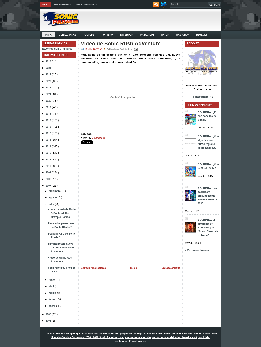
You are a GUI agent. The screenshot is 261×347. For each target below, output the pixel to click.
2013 (49, 146)
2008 (49, 179)
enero (52, 306)
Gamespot (98, 137)
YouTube (88, 34)
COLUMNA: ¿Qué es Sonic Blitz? (208, 166)
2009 (49, 172)
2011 (49, 159)
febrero (53, 299)
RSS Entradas (62, 4)
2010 (49, 166)
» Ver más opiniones (197, 250)
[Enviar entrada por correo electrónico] (135, 49)
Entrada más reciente (93, 268)
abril (52, 286)
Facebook (126, 34)
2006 (49, 314)
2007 (49, 185)
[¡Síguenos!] (164, 6)
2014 (49, 140)
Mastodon (182, 34)
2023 (49, 81)
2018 (49, 113)
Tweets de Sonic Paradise (57, 48)
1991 (49, 320)
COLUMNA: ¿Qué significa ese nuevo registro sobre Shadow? (208, 142)
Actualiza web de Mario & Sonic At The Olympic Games (62, 213)
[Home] (59, 24)
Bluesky (201, 34)
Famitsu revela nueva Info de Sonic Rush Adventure (61, 247)
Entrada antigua (170, 268)
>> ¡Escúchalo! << (202, 96)
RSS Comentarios (86, 4)
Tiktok (165, 34)
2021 (49, 94)
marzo (53, 293)
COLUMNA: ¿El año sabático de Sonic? (207, 116)
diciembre (55, 191)
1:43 (100, 49)
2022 (49, 87)
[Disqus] (130, 209)
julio (52, 204)
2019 (49, 107)
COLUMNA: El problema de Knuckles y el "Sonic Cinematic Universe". (208, 227)
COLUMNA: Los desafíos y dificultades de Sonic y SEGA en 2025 (208, 195)
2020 (49, 100)
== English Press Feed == (130, 341)
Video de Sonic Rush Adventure (60, 259)
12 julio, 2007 (91, 49)
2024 (49, 74)
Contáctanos (67, 34)
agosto (53, 197)
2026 (49, 61)
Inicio (45, 4)
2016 (49, 126)
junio (52, 279)
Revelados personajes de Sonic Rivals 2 (61, 225)
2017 (49, 120)
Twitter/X (107, 34)
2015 (49, 133)
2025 (49, 68)
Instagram (147, 34)
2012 (49, 153)
